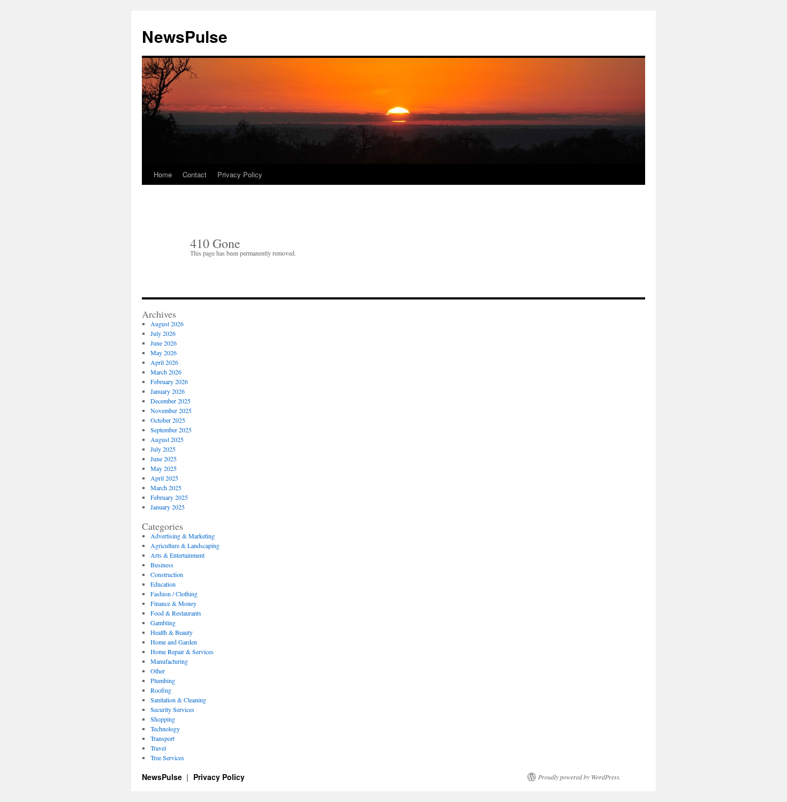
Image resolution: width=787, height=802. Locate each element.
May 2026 (163, 352)
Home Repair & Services (182, 651)
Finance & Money (173, 603)
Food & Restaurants (175, 613)
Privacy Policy (239, 174)
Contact (195, 174)
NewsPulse (185, 36)
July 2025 (163, 449)
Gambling (163, 622)
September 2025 (171, 429)
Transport (162, 738)
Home (163, 174)
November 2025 (171, 410)
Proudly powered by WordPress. (579, 777)
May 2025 (163, 468)
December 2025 (170, 400)
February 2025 (169, 497)
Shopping (162, 719)
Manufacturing (169, 661)
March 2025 (165, 487)
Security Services (172, 709)
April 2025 (164, 478)
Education (163, 584)
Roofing (160, 690)
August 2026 (167, 323)
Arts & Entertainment (177, 555)
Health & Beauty (171, 632)
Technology (165, 728)
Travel (158, 748)
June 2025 (163, 458)
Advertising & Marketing (182, 535)
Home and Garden (173, 642)
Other (157, 670)
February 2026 (169, 381)
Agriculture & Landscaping (185, 545)
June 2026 (163, 343)
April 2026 (164, 362)
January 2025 (167, 507)
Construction (166, 574)
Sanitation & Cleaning (178, 699)
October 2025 (167, 420)
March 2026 (165, 372)
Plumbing (162, 680)
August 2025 (167, 439)
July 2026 (163, 333)
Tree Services (167, 757)
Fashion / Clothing (174, 593)
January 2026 (167, 391)
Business (161, 564)
